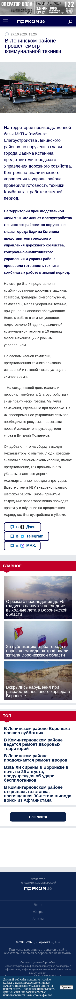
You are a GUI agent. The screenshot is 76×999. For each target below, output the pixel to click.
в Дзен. (26, 527)
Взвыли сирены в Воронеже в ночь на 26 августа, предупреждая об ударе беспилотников (36, 773)
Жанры (38, 911)
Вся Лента (38, 817)
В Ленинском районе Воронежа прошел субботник (37, 730)
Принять (66, 987)
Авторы (38, 918)
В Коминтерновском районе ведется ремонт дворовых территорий (33, 744)
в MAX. (26, 545)
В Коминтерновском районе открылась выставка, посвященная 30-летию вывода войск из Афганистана (37, 793)
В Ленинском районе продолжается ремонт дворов (35, 758)
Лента (38, 904)
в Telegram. (30, 536)
